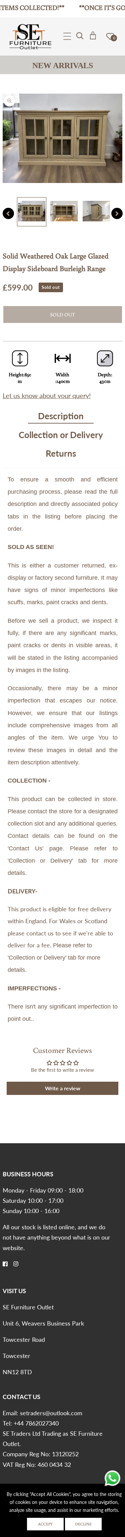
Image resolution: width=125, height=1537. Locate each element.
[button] (67, 36)
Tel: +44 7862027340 (31, 1423)
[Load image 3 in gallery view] (96, 212)
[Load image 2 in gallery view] (64, 212)
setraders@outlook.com (51, 1413)
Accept (45, 1523)
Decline (83, 1523)
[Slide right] (117, 213)
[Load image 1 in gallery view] (31, 212)
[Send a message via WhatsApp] (112, 1478)
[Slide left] (8, 213)
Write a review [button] (62, 1088)
